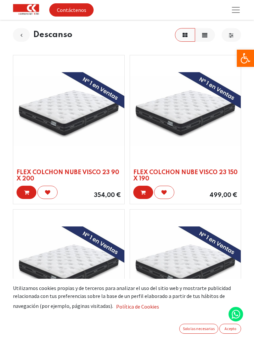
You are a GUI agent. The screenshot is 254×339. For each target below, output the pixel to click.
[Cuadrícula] (185, 34)
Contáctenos (71, 10)
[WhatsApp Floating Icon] (236, 314)
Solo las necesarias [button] (199, 328)
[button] (26, 192)
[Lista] (205, 34)
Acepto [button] (230, 328)
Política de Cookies (137, 306)
